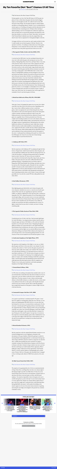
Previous (2, 403)
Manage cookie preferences (28, 425)
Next (54, 403)
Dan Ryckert (22, 9)
